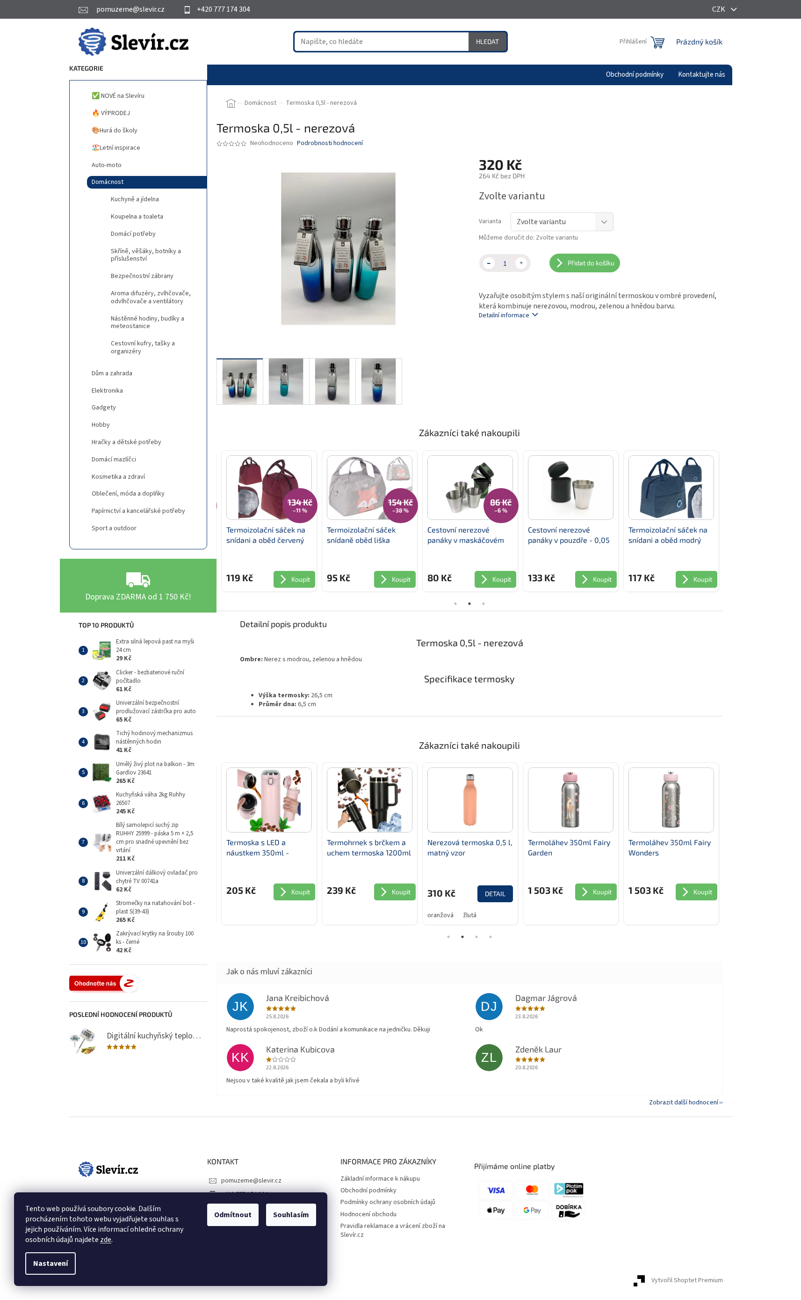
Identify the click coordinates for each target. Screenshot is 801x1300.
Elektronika (107, 390)
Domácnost (107, 182)
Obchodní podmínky (368, 1190)
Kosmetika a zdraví (118, 477)
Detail (495, 894)
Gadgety (104, 407)
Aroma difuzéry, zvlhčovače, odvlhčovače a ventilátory (151, 297)
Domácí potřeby (133, 234)
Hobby (101, 425)
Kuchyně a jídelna (135, 199)
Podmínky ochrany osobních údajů (387, 1202)
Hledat (487, 41)
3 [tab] (483, 603)
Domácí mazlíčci (114, 459)
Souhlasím (291, 1215)
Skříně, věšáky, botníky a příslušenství (146, 255)
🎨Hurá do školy (114, 130)
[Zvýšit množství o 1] (521, 263)
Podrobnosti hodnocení (330, 143)
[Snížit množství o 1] (489, 263)
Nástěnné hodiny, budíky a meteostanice (147, 322)
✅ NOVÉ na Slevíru (118, 96)
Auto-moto (107, 165)
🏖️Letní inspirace (116, 148)
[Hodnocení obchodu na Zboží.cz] (103, 983)
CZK (719, 9)
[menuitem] (635, 75)
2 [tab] (469, 603)
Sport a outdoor (114, 528)
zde (105, 1239)
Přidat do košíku (591, 263)
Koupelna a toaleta (137, 216)
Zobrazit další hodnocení (683, 1102)
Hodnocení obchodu (368, 1214)
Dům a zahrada (112, 373)
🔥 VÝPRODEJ (111, 113)
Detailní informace (504, 315)
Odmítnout (233, 1215)
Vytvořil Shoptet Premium (687, 1280)
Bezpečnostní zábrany (142, 276)
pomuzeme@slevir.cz (251, 1180)
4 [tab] (490, 937)
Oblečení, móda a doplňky (128, 493)
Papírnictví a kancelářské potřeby (138, 511)
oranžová (440, 915)
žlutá (469, 915)
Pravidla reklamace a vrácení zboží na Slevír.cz (392, 1230)
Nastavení (50, 1263)
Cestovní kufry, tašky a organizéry (143, 347)
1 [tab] (455, 603)
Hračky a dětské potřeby (126, 442)
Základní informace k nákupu (380, 1178)
